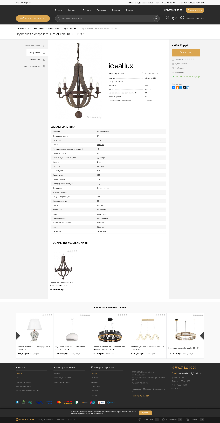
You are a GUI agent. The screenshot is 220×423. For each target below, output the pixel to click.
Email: (174, 373)
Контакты (72, 10)
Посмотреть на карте (140, 396)
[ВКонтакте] (173, 87)
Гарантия (116, 10)
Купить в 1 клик (181, 63)
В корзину (188, 52)
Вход (17, 3)
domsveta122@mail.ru (189, 373)
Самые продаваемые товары (110, 307)
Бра (17, 378)
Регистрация (26, 3)
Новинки (56, 373)
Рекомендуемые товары (62, 378)
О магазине (101, 10)
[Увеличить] (78, 81)
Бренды (129, 10)
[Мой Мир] (180, 87)
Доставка (87, 10)
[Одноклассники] (177, 87)
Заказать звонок (195, 10)
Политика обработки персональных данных (86, 414)
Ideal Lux (148, 89)
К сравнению (180, 72)
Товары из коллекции (32, 66)
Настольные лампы (23, 382)
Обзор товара (35, 53)
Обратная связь (26, 420)
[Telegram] (187, 87)
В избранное (179, 68)
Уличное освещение (23, 386)
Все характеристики (150, 73)
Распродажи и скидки (61, 382)
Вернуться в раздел (32, 46)
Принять (145, 413)
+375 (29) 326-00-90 (172, 10)
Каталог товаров (33, 18)
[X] (184, 87)
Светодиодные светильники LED (28, 391)
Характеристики (34, 59)
